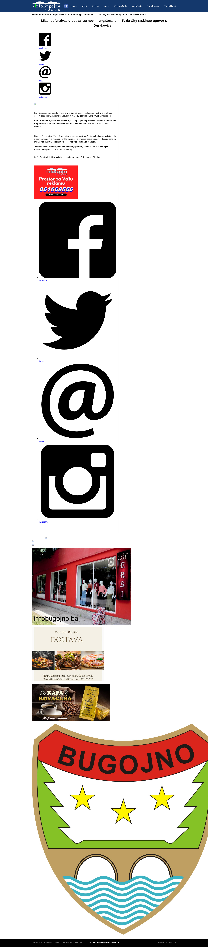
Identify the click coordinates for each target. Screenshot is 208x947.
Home (74, 6)
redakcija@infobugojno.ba (108, 942)
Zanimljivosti (170, 6)
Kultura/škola (120, 6)
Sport (106, 6)
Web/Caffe (137, 6)
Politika (95, 6)
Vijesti (84, 6)
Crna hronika (153, 6)
